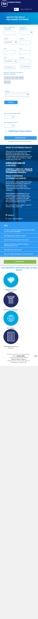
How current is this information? (12, 113)
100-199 (21, 78)
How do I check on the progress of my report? (16, 240)
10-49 (12, 78)
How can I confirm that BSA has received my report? (18, 254)
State (5, 57)
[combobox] (26, 32)
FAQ (22, 9)
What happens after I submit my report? (15, 235)
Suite (5, 48)
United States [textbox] (8, 42)
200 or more (7, 82)
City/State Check (9, 67)
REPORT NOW (20, 261)
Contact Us (28, 9)
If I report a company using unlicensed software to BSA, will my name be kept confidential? (20, 230)
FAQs (22, 205)
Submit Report (20, 138)
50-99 (16, 78)
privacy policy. (21, 356)
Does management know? (10, 122)
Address (21, 38)
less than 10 (7, 78)
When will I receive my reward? (13, 249)
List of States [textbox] (8, 61)
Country (6, 38)
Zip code (21, 57)
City (20, 48)
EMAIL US (11, 215)
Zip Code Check (25, 66)
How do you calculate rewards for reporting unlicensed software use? (16, 244)
